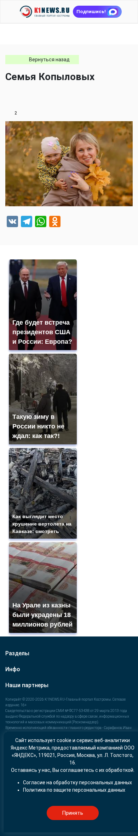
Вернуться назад (49, 59)
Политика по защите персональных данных (74, 790)
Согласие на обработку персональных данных (77, 782)
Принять (72, 813)
